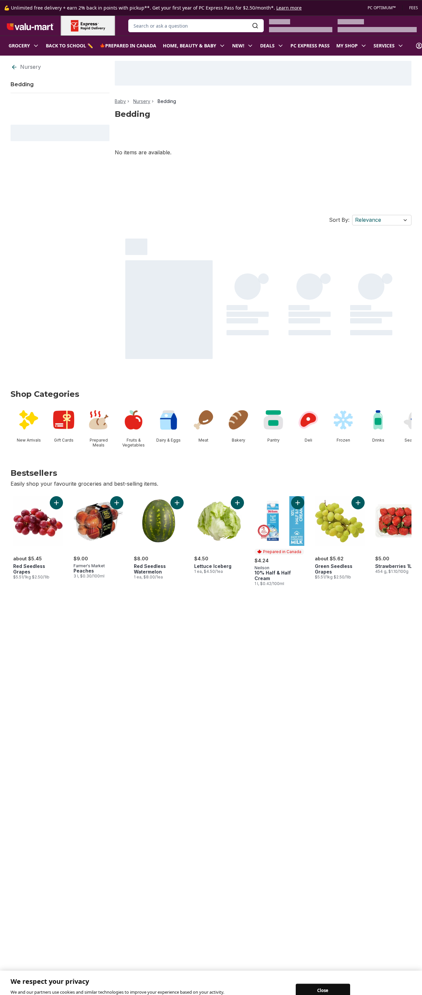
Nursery (30, 67)
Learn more (289, 8)
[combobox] (196, 25)
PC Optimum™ (382, 8)
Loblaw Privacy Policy (34, 988)
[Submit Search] (255, 25)
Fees (413, 8)
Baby (120, 101)
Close (323, 974)
